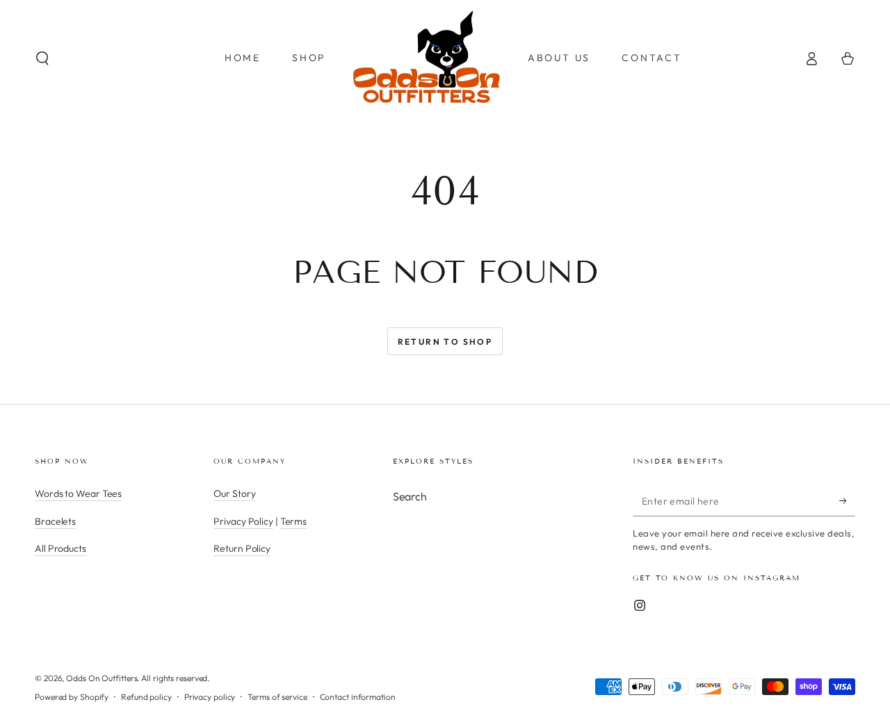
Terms (293, 521)
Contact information (358, 697)
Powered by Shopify (71, 697)
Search (410, 496)
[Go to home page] (426, 58)
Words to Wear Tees (78, 493)
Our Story (234, 493)
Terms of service (277, 697)
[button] (42, 58)
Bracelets (55, 521)
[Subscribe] (847, 500)
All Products (60, 548)
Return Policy (241, 548)
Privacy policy (210, 697)
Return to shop (445, 341)
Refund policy (146, 697)
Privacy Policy (243, 521)
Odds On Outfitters (101, 678)
